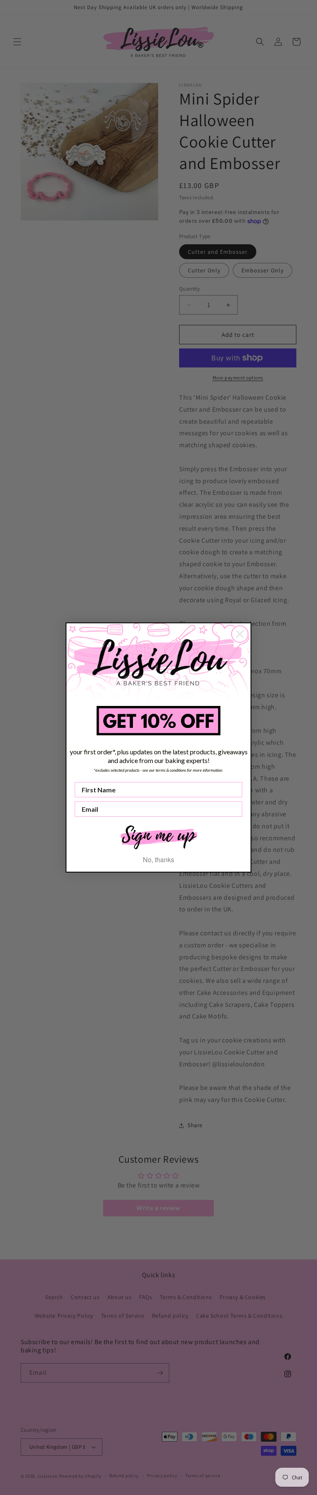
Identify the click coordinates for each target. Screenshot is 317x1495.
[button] (158, 836)
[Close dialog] (240, 634)
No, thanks (158, 859)
